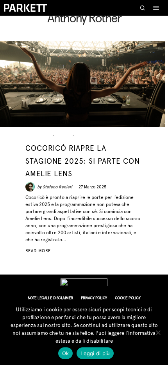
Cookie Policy (128, 298)
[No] (158, 332)
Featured (38, 135)
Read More (38, 250)
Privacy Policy (94, 298)
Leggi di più (95, 353)
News (63, 135)
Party (84, 135)
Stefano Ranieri (57, 187)
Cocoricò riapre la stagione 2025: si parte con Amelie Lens (82, 161)
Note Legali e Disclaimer (50, 298)
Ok (65, 353)
